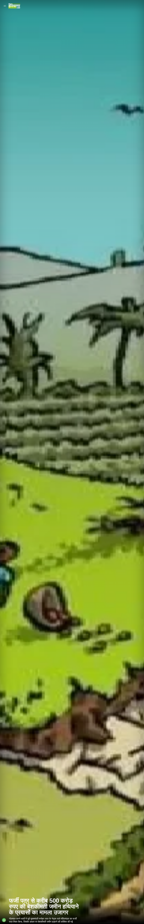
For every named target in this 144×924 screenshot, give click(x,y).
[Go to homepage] (14, 5)
